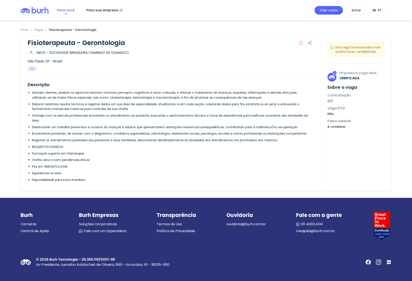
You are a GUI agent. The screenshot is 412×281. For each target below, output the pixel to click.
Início (25, 30)
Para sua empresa (102, 10)
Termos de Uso (169, 224)
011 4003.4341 (312, 224)
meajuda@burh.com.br (315, 230)
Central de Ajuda (35, 230)
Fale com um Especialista (105, 230)
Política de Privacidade (176, 230)
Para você (65, 10)
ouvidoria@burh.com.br (246, 224)
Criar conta (329, 10)
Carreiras (28, 224)
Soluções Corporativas (98, 224)
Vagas (38, 30)
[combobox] (380, 10)
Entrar (356, 10)
